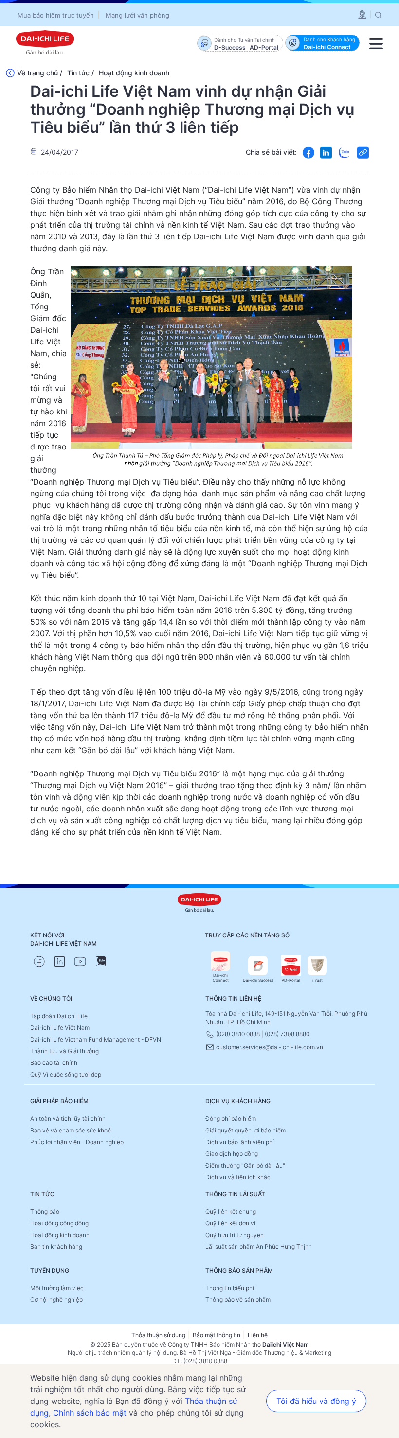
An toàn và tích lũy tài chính (68, 1118)
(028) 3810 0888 (238, 1034)
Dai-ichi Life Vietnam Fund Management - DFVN (95, 1039)
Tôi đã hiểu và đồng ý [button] (316, 1401)
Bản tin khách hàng (56, 1246)
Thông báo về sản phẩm (238, 1299)
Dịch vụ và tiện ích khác (238, 1177)
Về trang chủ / (39, 73)
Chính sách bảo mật (90, 1413)
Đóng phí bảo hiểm (230, 1118)
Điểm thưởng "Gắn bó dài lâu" (245, 1165)
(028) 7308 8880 (287, 1034)
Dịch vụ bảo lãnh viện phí (239, 1142)
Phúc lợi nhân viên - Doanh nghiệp (77, 1142)
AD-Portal (291, 980)
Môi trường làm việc (57, 1288)
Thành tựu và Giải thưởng (64, 1051)
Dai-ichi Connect (221, 978)
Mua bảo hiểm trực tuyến (56, 15)
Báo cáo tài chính (53, 1062)
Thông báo (44, 1211)
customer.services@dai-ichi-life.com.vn (269, 1047)
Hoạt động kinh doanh (134, 73)
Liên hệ (258, 1335)
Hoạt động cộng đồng (59, 1223)
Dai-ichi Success (258, 980)
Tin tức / (80, 73)
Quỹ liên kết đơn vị (230, 1223)
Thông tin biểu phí (229, 1288)
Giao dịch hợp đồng (231, 1153)
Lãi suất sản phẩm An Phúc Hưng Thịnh (258, 1246)
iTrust (317, 980)
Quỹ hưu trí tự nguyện (234, 1235)
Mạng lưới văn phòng (137, 15)
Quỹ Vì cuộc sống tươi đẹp (65, 1074)
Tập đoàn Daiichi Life (59, 1016)
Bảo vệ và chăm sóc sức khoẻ (70, 1130)
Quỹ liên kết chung (230, 1211)
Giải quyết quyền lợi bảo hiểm (245, 1130)
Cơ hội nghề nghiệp (56, 1299)
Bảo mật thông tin (216, 1335)
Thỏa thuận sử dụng (158, 1335)
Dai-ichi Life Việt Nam (60, 1027)
